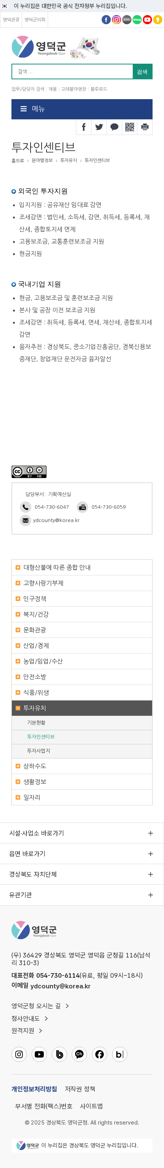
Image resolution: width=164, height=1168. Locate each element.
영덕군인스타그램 (116, 19)
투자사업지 (38, 751)
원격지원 (22, 1031)
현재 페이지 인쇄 (145, 127)
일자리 (31, 797)
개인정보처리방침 (34, 1089)
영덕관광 (11, 20)
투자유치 (34, 708)
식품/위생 (36, 692)
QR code (129, 127)
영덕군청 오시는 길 (36, 1006)
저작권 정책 (80, 1089)
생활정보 (34, 782)
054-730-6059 (109, 506)
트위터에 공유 (99, 127)
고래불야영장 (73, 89)
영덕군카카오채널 (157, 19)
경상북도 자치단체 (33, 874)
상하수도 (34, 766)
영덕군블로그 (137, 19)
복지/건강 (36, 614)
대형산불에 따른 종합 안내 (57, 567)
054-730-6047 (52, 506)
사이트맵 (91, 1106)
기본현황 (36, 722)
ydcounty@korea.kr (56, 520)
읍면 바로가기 (27, 854)
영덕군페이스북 (106, 19)
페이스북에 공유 (84, 127)
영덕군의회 (34, 20)
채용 (52, 89)
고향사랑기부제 (43, 583)
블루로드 (98, 89)
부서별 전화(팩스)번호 (43, 1106)
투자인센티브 (41, 736)
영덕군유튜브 (147, 19)
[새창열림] (29, 471)
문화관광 (34, 630)
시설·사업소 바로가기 (36, 833)
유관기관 (20, 895)
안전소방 (34, 677)
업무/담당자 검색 (27, 89)
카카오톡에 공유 (114, 127)
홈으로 (17, 161)
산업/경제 (36, 646)
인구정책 (34, 599)
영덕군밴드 (127, 19)
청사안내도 (25, 1018)
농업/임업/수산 (43, 661)
